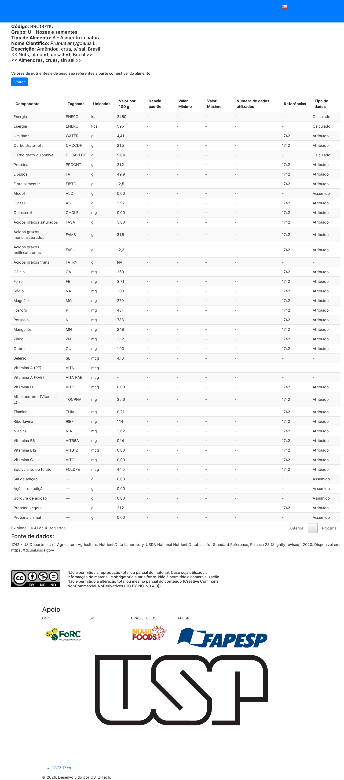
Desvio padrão (155, 104)
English (293, 6)
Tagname (76, 103)
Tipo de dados (321, 104)
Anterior (296, 528)
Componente (27, 103)
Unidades (101, 103)
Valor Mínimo (185, 104)
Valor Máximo (214, 104)
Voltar (19, 82)
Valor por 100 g (127, 104)
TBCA (48, 11)
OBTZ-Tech (61, 767)
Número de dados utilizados (253, 104)
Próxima (329, 528)
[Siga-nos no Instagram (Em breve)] (276, 6)
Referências (295, 103)
